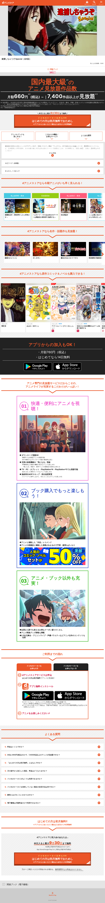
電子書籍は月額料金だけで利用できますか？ (24, 803)
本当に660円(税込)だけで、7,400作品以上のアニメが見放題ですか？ (33, 755)
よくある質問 (86, 135)
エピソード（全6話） (12, 163)
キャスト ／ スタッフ (12, 171)
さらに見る (52, 153)
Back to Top (52, 895)
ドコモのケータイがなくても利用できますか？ (24, 779)
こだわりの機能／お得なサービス (52, 135)
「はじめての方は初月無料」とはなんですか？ (24, 763)
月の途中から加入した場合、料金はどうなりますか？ (27, 771)
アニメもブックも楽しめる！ (17, 135)
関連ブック (54, 69)
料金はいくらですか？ (15, 747)
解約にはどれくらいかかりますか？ (20, 795)
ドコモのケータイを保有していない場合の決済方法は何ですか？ (31, 787)
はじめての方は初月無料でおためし (52, 121)
